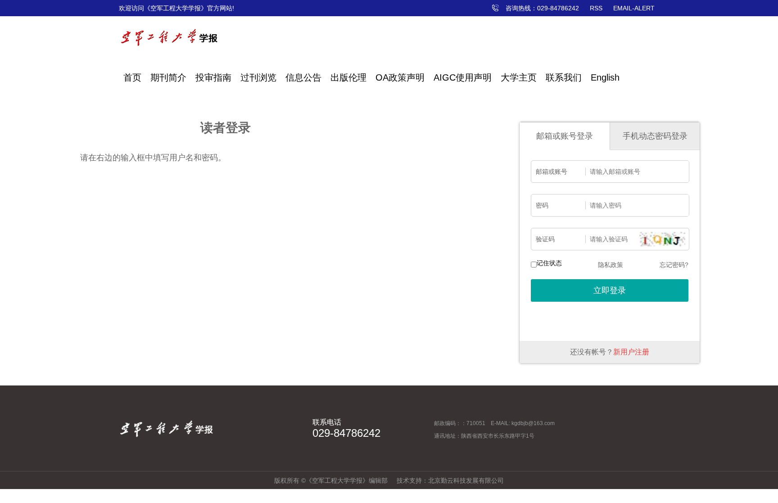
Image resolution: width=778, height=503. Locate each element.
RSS (596, 8)
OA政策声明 (400, 77)
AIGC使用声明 (463, 77)
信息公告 (303, 77)
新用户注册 (631, 352)
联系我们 (564, 77)
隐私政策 (610, 264)
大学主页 (519, 77)
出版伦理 (348, 77)
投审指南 (213, 77)
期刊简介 (168, 77)
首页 (132, 77)
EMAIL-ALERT (634, 8)
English (605, 77)
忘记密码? (674, 264)
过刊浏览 (258, 77)
